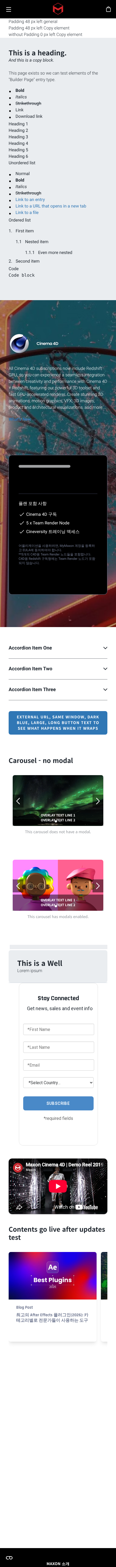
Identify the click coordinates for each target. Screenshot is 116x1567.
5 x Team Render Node (48, 522)
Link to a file (27, 212)
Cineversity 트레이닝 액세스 (53, 531)
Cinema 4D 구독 (41, 514)
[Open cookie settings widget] (9, 1557)
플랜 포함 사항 (33, 503)
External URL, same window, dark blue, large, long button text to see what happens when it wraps (58, 722)
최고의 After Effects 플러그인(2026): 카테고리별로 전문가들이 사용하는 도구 (52, 1317)
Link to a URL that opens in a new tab (51, 206)
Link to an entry (30, 199)
